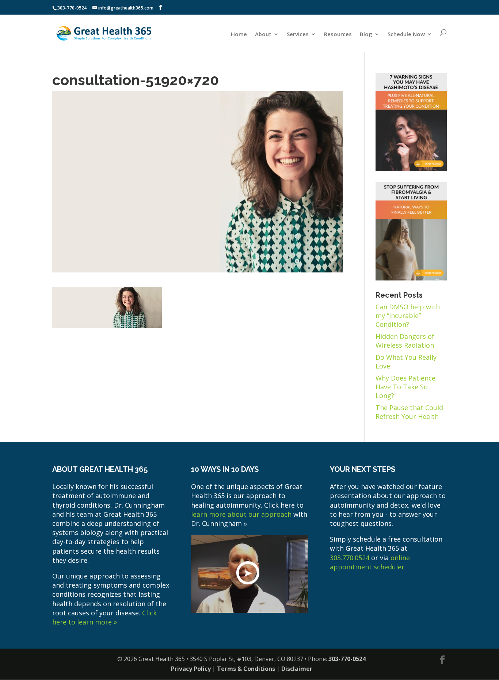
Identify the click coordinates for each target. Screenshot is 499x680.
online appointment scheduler (370, 562)
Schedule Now (406, 34)
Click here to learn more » (104, 617)
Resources (338, 34)
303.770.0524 (349, 557)
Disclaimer (296, 669)
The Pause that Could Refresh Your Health (409, 412)
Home (239, 34)
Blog (366, 34)
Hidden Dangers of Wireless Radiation (405, 340)
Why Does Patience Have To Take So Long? (405, 387)
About (263, 34)
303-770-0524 (72, 8)
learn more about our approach (241, 514)
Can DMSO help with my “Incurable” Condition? (408, 315)
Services (298, 34)
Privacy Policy (191, 669)
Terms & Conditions (246, 669)
